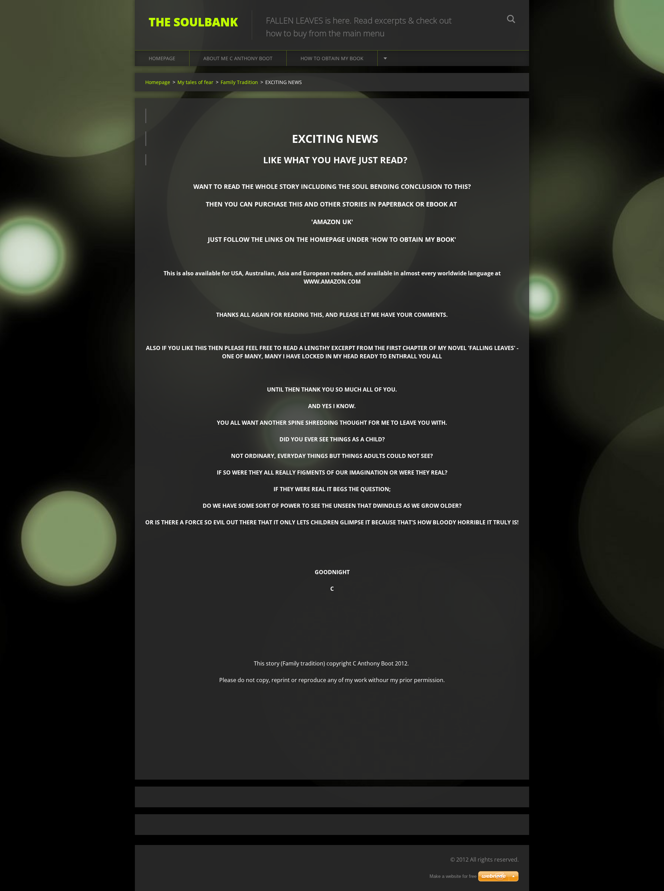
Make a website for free (453, 876)
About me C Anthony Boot (238, 58)
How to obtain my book (332, 58)
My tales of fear (195, 82)
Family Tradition (239, 82)
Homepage (162, 58)
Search (511, 20)
